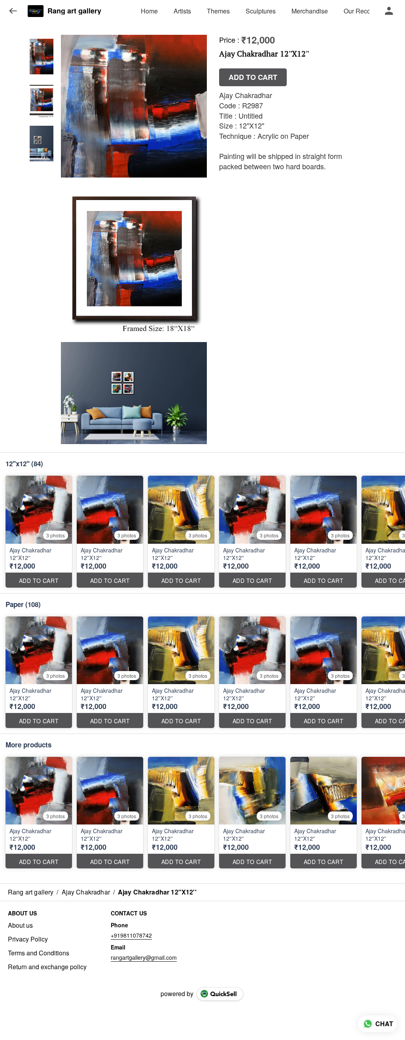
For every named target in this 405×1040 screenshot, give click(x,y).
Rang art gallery (74, 11)
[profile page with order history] (389, 11)
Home (149, 10)
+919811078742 (131, 935)
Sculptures (261, 10)
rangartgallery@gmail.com (144, 957)
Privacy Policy (28, 939)
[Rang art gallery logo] (36, 11)
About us (20, 925)
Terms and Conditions (38, 953)
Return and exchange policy (47, 966)
